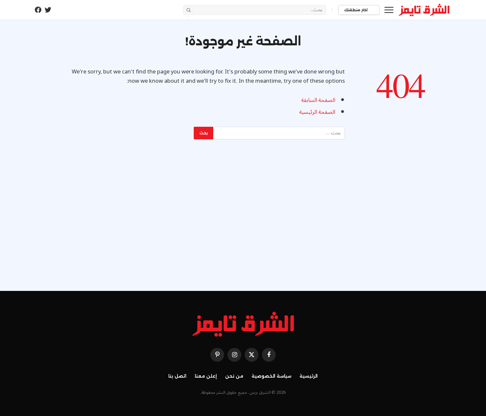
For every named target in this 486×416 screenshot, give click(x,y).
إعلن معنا (206, 376)
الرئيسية (309, 376)
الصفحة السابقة (318, 100)
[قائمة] (389, 9)
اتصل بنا (177, 376)
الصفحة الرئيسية (317, 112)
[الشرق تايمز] (424, 10)
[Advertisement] (243, 221)
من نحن (234, 376)
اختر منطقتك (356, 10)
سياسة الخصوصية (271, 376)
